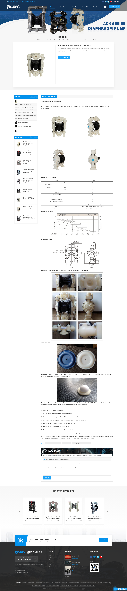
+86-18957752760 (14, 1)
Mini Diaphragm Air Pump (74, 582)
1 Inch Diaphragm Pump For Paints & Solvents (81, 443)
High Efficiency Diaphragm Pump (52, 585)
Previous (20, 512)
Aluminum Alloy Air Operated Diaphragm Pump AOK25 (95, 518)
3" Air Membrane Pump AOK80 (22, 118)
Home (43, 6)
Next (107, 512)
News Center (96, 6)
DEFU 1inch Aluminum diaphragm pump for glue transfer (78, 562)
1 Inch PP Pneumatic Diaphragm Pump (53, 443)
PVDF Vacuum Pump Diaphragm (104, 582)
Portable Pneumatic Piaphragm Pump (42, 582)
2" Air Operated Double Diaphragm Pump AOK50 (25, 115)
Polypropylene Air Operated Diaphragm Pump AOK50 (27, 143)
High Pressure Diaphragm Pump (28, 582)
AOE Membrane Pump (23, 122)
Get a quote (114, 6)
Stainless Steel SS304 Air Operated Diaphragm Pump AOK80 (28, 171)
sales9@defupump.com (30, 1)
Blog (49, 566)
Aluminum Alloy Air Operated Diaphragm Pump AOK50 (27, 190)
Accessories (21, 130)
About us (62, 6)
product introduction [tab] (48, 97)
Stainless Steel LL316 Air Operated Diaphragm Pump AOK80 (75, 518)
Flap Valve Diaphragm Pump (24, 126)
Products (52, 6)
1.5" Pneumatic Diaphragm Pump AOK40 (24, 112)
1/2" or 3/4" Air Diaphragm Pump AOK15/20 (24, 107)
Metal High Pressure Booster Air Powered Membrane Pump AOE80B (29, 217)
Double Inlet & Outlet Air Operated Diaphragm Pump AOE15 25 (33, 518)
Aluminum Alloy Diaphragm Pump (38, 585)
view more (33, 524)
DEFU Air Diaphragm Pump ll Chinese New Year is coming (79, 556)
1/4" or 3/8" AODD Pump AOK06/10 (22, 104)
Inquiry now (63, 57)
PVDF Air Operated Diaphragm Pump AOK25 (28, 198)
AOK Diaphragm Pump (41, 39)
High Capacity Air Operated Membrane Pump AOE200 (29, 162)
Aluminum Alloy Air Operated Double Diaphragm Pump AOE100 (29, 153)
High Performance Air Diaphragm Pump (87, 585)
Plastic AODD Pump (66, 443)
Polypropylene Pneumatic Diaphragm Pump (88, 582)
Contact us (85, 6)
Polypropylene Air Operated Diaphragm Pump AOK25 (59, 459)
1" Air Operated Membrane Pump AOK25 (56, 39)
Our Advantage (74, 6)
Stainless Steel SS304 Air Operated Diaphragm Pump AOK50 (28, 180)
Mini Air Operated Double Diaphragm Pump (59, 582)
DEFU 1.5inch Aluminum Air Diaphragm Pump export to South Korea (79, 567)
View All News (67, 576)
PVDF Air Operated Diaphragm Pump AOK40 (28, 207)
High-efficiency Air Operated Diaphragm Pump (69, 585)
